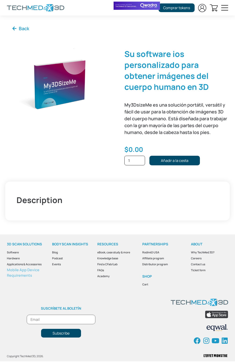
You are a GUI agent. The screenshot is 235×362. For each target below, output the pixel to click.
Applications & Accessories (24, 264)
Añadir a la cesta (174, 160)
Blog (55, 252)
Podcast (57, 258)
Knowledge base (107, 258)
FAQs (100, 270)
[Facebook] (197, 340)
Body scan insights (70, 244)
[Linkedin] (224, 340)
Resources (107, 244)
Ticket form (198, 270)
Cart (145, 284)
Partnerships (155, 244)
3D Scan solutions (24, 244)
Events (56, 264)
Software (13, 252)
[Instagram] (206, 340)
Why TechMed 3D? (203, 252)
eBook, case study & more (113, 252)
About (196, 244)
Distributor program (155, 264)
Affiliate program (153, 258)
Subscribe (61, 333)
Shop (147, 276)
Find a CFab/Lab (107, 264)
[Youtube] (215, 340)
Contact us (198, 264)
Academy (103, 276)
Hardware (13, 258)
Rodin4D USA (150, 252)
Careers (196, 258)
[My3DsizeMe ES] (59, 82)
